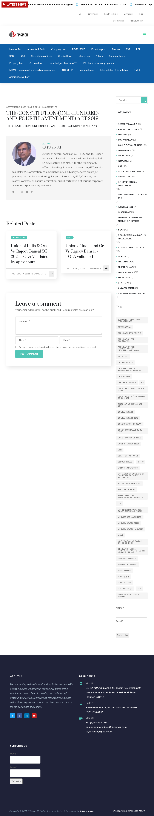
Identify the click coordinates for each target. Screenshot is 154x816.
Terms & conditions (136, 811)
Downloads (128, 14)
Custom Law (36, 63)
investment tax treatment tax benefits (130, 496)
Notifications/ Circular (131, 247)
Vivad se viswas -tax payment (128, 596)
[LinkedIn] (23, 191)
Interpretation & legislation (114, 70)
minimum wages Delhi (128, 523)
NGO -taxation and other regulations (132, 237)
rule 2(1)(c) (123, 577)
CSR (120, 450)
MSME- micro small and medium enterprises (32, 70)
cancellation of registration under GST (130, 369)
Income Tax (15, 49)
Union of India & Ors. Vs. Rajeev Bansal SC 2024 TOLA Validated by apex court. (29, 254)
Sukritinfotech (87, 810)
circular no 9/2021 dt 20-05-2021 (131, 389)
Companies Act (125, 412)
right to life (124, 571)
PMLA (137, 70)
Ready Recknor (126, 272)
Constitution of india (41, 56)
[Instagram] (32, 191)
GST (128, 49)
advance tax (124, 327)
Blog (141, 14)
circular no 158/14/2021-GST (130, 405)
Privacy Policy (119, 811)
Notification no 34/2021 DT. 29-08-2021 (130, 542)
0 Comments (50, 107)
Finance (116, 49)
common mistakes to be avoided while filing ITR (39, 4)
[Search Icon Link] (80, 14)
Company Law (58, 49)
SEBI (11, 56)
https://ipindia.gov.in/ (129, 483)
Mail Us (90, 718)
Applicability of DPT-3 (129, 333)
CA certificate (125, 362)
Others (99, 56)
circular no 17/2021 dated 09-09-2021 (131, 397)
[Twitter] (13, 191)
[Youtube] (27, 191)
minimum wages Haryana (130, 529)
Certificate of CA (127, 382)
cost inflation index (128, 444)
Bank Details (93, 14)
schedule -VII (124, 583)
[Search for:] (132, 100)
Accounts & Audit (36, 49)
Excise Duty (124, 155)
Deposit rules (125, 462)
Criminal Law (65, 56)
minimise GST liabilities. (130, 517)
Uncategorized (126, 288)
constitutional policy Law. (130, 431)
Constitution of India (129, 438)
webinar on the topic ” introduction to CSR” (96, 4)
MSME (120, 535)
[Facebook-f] (19, 715)
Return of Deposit (127, 564)
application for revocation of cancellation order (128, 349)
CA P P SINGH (34, 107)
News (121, 229)
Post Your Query (136, 21)
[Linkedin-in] (26, 715)
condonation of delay (130, 424)
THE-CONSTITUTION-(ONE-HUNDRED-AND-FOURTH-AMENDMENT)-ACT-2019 (51, 126)
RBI (138, 49)
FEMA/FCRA (78, 49)
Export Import (98, 49)
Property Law (16, 63)
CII (142, 382)
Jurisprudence (86, 70)
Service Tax (124, 277)
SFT (139, 589)
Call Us (89, 703)
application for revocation (126, 340)
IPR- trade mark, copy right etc (98, 63)
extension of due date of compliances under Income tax (131, 476)
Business (123, 134)
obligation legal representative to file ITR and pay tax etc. (131, 551)
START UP (67, 70)
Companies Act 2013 (128, 418)
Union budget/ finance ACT (63, 63)
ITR (119, 503)
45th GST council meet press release (130, 320)
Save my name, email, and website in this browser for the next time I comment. (58, 347)
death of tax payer (128, 456)
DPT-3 (140, 462)
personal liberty (127, 558)
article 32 (123, 356)
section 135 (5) (125, 589)
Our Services (118, 21)
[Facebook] (18, 191)
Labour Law (84, 56)
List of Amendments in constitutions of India (130, 510)
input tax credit (126, 489)
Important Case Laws (129, 171)
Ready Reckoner (111, 14)
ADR (22, 56)
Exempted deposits (128, 468)
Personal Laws (117, 56)
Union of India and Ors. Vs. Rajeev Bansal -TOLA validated (86, 251)
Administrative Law (19, 77)
